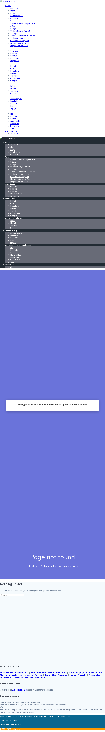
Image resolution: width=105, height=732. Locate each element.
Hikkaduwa (14, 71)
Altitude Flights (19, 690)
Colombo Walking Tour (19, 40)
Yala (12, 128)
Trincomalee (15, 91)
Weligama (14, 80)
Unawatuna (15, 78)
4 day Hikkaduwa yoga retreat (22, 23)
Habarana (14, 103)
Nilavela (38, 675)
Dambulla (14, 101)
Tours (8, 20)
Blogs (12, 13)
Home (8, 5)
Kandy (12, 106)
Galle (12, 68)
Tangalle (13, 76)
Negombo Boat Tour (19, 45)
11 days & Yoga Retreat (20, 31)
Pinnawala (14, 123)
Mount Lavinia (16, 58)
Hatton (13, 118)
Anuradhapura (16, 98)
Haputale (14, 116)
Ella (11, 114)
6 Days (13, 26)
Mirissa (13, 73)
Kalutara (13, 53)
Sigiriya (13, 108)
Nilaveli (13, 88)
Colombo (14, 51)
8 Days (13, 28)
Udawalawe (15, 126)
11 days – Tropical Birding (21, 38)
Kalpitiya (13, 55)
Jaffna (12, 86)
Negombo (14, 60)
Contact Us (14, 18)
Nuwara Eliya (15, 121)
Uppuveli (13, 93)
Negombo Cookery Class (20, 43)
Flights (13, 11)
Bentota (13, 66)
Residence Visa (16, 15)
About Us (14, 8)
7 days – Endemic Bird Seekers (23, 36)
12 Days (13, 33)
